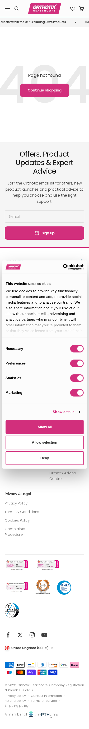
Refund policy (15, 700)
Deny (44, 458)
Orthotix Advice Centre (62, 475)
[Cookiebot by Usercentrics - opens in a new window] (63, 267)
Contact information (46, 695)
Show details (63, 412)
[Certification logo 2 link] (47, 565)
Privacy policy (15, 695)
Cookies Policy (17, 520)
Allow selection (44, 442)
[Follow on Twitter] (20, 635)
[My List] (72, 8)
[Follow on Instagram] (32, 635)
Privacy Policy (16, 503)
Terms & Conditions (22, 511)
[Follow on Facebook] (8, 635)
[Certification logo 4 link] (43, 587)
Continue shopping (44, 90)
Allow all (44, 427)
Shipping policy (16, 705)
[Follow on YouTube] (44, 635)
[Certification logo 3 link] (16, 586)
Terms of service (44, 700)
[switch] (77, 363)
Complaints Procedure (15, 531)
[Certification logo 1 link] (16, 565)
